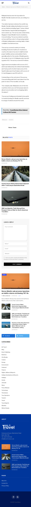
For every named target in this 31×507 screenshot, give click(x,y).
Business (4, 354)
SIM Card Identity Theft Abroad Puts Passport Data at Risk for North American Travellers (15, 210)
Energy (3, 362)
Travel (4, 274)
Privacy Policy (5, 485)
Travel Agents (5, 403)
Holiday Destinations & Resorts (10, 375)
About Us (4, 480)
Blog (3, 349)
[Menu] (3, 3)
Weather (4, 405)
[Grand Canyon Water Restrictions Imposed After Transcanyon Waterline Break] (15, 174)
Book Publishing (6, 352)
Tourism (4, 398)
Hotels (3, 380)
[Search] (28, 3)
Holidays (4, 377)
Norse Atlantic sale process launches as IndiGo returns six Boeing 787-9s (14, 160)
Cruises (4, 359)
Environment (5, 365)
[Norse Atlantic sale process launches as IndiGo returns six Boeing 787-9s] (15, 149)
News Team (12, 127)
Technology (5, 390)
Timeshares (5, 392)
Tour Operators (6, 395)
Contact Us (5, 483)
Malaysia (4, 119)
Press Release (5, 387)
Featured (4, 367)
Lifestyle (4, 382)
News (3, 385)
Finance (4, 370)
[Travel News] (15, 2)
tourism (11, 119)
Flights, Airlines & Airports (8, 372)
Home (3, 7)
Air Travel (4, 347)
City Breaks (5, 357)
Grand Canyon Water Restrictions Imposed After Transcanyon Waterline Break (15, 184)
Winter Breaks (5, 408)
